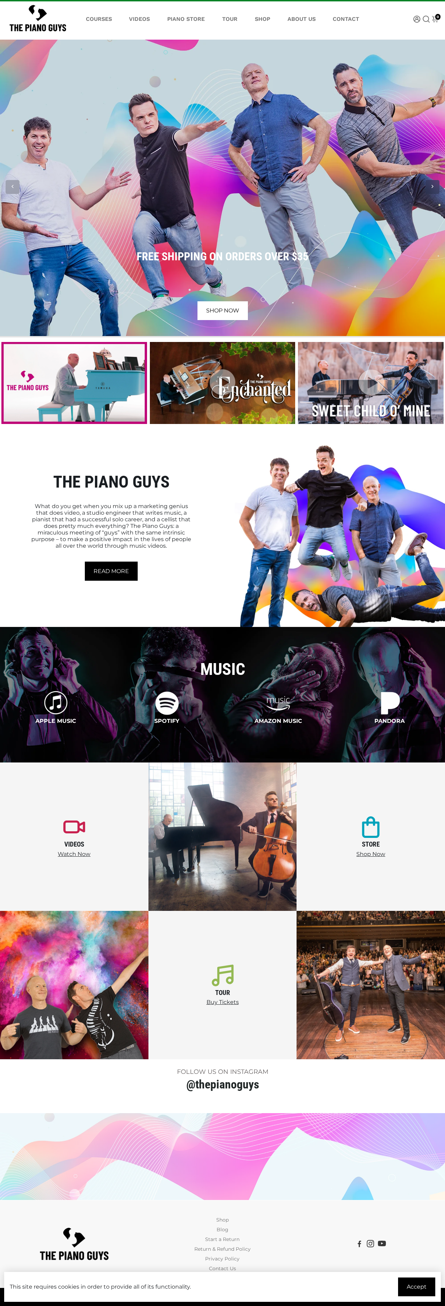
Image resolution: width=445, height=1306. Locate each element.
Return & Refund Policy (222, 1249)
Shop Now (370, 854)
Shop (222, 1220)
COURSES (99, 19)
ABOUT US (302, 19)
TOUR (229, 19)
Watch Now (74, 854)
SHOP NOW (222, 310)
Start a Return (222, 1239)
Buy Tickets (223, 1002)
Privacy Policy (222, 1259)
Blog (222, 1229)
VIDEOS (139, 19)
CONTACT (346, 19)
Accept (417, 1286)
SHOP (262, 19)
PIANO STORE (186, 19)
